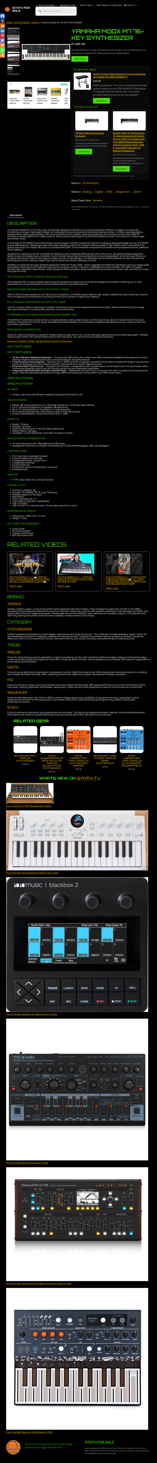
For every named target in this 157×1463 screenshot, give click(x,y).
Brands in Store (67, 5)
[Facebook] (2, 16)
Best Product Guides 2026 (109, 5)
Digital (99, 192)
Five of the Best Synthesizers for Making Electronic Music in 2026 (38, 1283)
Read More (80, 58)
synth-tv (131, 5)
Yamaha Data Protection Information (54, 341)
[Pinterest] (2, 35)
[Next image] (67, 52)
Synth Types (86, 5)
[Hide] (1, 60)
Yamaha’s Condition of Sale (21, 341)
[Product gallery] (46, 52)
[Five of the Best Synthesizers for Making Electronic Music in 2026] (77, 1224)
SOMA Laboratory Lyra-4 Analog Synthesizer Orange (78, 760)
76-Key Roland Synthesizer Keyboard (89, 134)
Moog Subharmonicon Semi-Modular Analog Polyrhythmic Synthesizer (52, 761)
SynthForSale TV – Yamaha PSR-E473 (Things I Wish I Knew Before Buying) (76, 579)
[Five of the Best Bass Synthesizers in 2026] (77, 1090)
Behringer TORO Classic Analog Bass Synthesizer (105, 759)
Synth (137, 192)
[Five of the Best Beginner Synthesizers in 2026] (77, 1359)
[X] (2, 20)
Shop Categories (47, 5)
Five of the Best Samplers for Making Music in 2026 (31, 1014)
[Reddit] (2, 25)
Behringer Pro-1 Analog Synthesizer (25, 758)
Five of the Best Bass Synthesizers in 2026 (27, 1162)
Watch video (15, 586)
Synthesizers (21, 22)
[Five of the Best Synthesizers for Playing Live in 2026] (77, 840)
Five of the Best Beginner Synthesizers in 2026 (29, 1432)
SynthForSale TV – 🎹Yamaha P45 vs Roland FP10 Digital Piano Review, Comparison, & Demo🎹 (29, 579)
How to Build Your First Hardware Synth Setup (29, 806)
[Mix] (2, 45)
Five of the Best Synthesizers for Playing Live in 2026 (32, 872)
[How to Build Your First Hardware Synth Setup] (29, 793)
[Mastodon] (2, 40)
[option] (13, 47)
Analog (87, 192)
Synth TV (88, 778)
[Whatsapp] (2, 50)
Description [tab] (16, 215)
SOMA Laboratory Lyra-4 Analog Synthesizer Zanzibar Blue (131, 760)
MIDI (109, 192)
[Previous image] (24, 52)
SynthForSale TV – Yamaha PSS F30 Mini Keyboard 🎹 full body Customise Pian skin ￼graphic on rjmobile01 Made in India (126, 580)
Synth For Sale (21, 9)
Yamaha (35, 22)
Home (9, 22)
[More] (2, 55)
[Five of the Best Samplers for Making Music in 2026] (77, 945)
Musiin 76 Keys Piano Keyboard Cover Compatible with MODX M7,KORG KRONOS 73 (119, 75)
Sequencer (123, 192)
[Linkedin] (2, 30)
